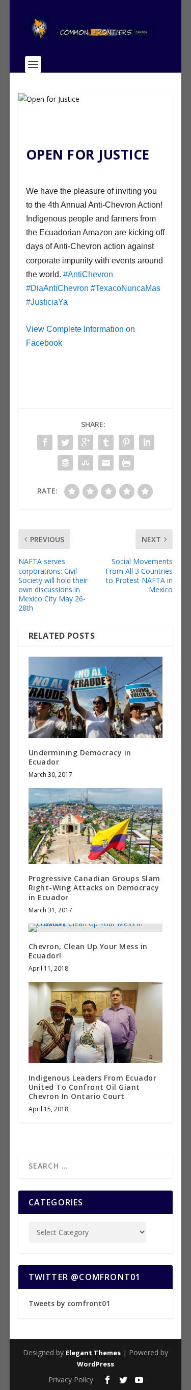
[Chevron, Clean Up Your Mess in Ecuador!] (96, 928)
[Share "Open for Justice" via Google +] (85, 442)
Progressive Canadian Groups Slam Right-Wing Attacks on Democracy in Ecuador (94, 887)
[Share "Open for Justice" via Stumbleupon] (85, 463)
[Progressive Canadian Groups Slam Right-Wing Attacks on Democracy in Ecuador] (96, 826)
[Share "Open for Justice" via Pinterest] (126, 442)
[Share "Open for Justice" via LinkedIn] (147, 442)
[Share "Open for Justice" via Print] (126, 463)
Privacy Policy (70, 1379)
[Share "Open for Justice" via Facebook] (45, 442)
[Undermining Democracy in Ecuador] (96, 697)
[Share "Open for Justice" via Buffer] (65, 463)
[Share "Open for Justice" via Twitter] (65, 442)
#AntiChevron (88, 274)
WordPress (95, 1364)
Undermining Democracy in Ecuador (80, 757)
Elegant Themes (93, 1352)
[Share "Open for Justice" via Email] (106, 463)
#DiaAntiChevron (57, 288)
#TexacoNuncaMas (125, 288)
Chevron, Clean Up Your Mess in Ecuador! (88, 950)
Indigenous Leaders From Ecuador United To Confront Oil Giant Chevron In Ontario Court (93, 1087)
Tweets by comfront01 (69, 1303)
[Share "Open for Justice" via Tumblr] (106, 442)
